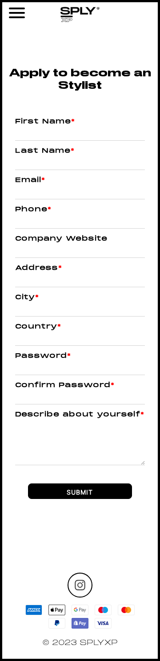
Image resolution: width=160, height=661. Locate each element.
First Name (45, 121)
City (27, 297)
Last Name (45, 150)
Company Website (61, 238)
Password (43, 356)
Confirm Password (65, 385)
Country (38, 326)
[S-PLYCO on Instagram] (80, 585)
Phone (33, 209)
